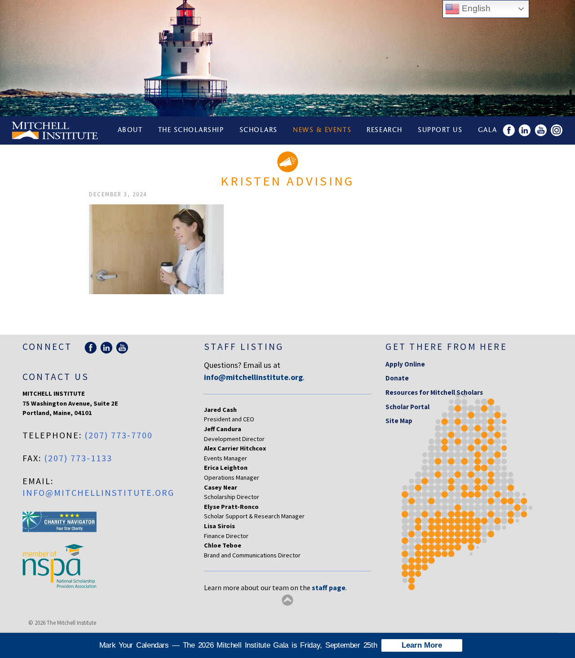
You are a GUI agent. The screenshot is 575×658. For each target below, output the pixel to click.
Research (384, 130)
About (130, 130)
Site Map (398, 420)
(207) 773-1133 (78, 458)
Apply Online (405, 364)
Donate (397, 378)
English (475, 8)
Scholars (258, 130)
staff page (328, 587)
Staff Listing (243, 346)
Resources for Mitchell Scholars (434, 392)
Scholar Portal (407, 406)
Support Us (440, 130)
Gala (487, 130)
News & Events (322, 130)
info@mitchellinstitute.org (98, 492)
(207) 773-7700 (118, 435)
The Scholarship (191, 130)
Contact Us (55, 377)
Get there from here (446, 346)
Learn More (422, 645)
